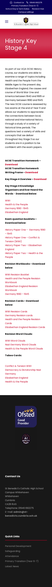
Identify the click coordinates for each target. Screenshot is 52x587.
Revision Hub (38, 8)
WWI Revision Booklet (17, 274)
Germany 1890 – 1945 (17, 294)
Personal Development (18, 546)
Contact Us (19, 2)
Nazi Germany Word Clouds (20, 344)
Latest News (12, 566)
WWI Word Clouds (15, 340)
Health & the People (16, 204)
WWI (7, 200)
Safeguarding (12, 551)
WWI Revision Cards (16, 311)
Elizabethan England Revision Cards (25, 327)
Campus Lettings (26, 12)
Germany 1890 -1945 (17, 208)
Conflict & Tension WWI (18, 366)
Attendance (12, 556)
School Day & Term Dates (17, 8)
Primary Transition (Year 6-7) (24, 5)
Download (11, 164)
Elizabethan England (16, 212)
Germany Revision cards (19, 315)
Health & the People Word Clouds (24, 348)
